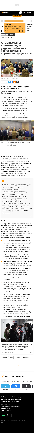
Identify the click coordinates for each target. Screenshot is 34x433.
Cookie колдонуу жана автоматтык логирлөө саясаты (11, 407)
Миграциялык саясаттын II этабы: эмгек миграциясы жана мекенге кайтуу (14, 28)
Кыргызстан (5, 357)
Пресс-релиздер (16, 399)
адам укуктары (26, 357)
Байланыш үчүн (5, 399)
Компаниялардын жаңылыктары (10, 401)
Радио (19, 381)
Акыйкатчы (17, 357)
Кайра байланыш (6, 410)
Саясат (13, 381)
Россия (25, 381)
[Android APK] (6, 416)
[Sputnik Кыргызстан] (5, 13)
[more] (32, 153)
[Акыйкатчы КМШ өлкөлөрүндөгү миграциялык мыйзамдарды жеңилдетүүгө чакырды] (17, 330)
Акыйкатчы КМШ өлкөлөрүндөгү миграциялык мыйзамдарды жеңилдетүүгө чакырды (17, 346)
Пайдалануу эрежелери (19, 397)
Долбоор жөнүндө (6, 397)
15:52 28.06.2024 (6, 57)
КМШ (11, 357)
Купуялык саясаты (6, 404)
